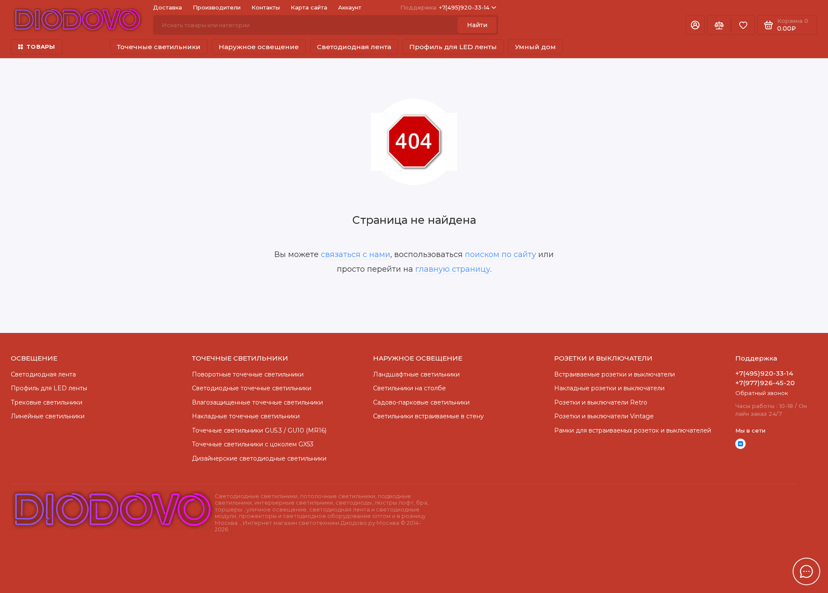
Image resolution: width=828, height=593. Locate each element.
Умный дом (535, 47)
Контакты (265, 7)
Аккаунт (349, 7)
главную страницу (452, 269)
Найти (477, 25)
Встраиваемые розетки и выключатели (614, 374)
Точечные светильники (159, 47)
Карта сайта (309, 7)
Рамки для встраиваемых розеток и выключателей (632, 430)
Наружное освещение (259, 47)
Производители (217, 7)
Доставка (167, 7)
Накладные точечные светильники (246, 416)
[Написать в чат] (806, 571)
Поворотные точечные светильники (248, 374)
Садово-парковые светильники (421, 402)
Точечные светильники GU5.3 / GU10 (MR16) (259, 430)
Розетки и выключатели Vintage (604, 416)
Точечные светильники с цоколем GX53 (253, 444)
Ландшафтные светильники (416, 374)
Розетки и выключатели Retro (600, 402)
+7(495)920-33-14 (444, 7)
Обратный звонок (761, 392)
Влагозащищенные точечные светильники (257, 402)
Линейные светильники (48, 416)
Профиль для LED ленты (453, 47)
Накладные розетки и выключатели (609, 388)
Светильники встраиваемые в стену (428, 416)
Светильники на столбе (409, 388)
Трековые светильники (46, 402)
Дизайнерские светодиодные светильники (259, 458)
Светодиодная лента (354, 47)
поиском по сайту (500, 254)
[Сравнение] (719, 25)
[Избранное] (743, 25)
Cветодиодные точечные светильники (251, 388)
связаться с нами (355, 254)
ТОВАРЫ (40, 46)
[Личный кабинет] (695, 25)
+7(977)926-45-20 (765, 383)
